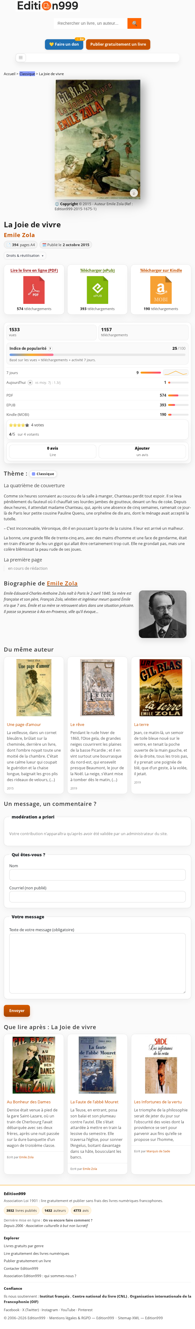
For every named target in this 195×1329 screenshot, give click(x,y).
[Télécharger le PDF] (34, 290)
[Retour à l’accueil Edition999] (48, 5)
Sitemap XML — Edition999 (140, 1317)
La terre (141, 724)
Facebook (12, 1309)
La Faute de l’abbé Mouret (94, 1102)
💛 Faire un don (64, 44)
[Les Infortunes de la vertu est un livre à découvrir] (161, 1065)
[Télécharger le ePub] (97, 290)
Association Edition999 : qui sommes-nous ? (40, 1275)
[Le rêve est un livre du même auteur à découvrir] (97, 688)
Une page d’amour (24, 724)
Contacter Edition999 (21, 1268)
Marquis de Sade (158, 1151)
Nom (13, 865)
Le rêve (77, 724)
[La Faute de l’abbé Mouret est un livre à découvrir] (97, 1065)
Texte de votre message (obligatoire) (41, 929)
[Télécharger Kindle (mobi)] (161, 290)
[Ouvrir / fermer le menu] (21, 58)
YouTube (68, 1309)
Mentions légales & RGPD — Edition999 (81, 1317)
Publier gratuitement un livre (118, 44)
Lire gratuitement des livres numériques (36, 1253)
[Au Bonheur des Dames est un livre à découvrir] (34, 1065)
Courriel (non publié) (27, 888)
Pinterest (85, 1309)
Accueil (9, 73)
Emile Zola (19, 235)
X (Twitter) (31, 1309)
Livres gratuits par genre (24, 1245)
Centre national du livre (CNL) (100, 1296)
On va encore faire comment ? (68, 1220)
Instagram (50, 1309)
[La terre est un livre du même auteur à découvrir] (161, 688)
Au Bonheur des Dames (29, 1102)
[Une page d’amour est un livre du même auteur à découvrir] (34, 688)
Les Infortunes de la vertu (158, 1102)
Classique (27, 73)
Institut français (55, 1296)
